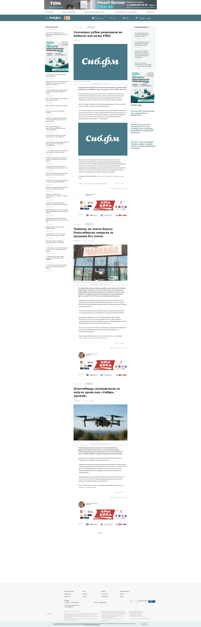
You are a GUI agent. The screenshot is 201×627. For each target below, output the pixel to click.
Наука (84, 596)
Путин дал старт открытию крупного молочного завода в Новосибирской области (56, 266)
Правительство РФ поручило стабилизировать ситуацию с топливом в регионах (57, 196)
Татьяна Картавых (90, 195)
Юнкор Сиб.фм (150, 12)
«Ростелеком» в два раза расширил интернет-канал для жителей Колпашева (57, 203)
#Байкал (80, 183)
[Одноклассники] (86, 241)
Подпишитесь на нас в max (119, 188)
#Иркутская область (89, 183)
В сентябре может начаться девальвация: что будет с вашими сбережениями (57, 181)
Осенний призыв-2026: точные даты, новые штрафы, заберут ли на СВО (56, 234)
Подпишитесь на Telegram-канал (101, 83)
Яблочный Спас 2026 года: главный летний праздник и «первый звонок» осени (57, 167)
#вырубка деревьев (100, 183)
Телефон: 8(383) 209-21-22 (71, 602)
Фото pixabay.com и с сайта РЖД (82, 81)
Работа (122, 594)
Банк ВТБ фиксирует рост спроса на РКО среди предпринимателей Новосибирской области (57, 211)
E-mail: (100, 602)
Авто (84, 591)
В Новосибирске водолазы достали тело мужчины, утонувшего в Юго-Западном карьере (57, 159)
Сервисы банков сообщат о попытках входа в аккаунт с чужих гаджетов (56, 135)
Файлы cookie (104, 620)
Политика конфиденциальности (108, 617)
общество (91, 27)
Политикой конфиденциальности (91, 624)
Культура (67, 596)
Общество (67, 594)
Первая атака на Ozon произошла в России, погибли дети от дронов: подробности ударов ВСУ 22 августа (57, 83)
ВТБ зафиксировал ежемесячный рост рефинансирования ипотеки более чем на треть (57, 220)
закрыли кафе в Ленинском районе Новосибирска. (93, 338)
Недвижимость (124, 591)
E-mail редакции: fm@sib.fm (135, 615)
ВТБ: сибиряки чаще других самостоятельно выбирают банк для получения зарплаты (55, 128)
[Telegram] (92, 241)
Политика (104, 594)
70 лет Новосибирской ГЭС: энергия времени (125, 12)
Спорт (122, 596)
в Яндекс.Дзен (49, 613)
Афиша (103, 591)
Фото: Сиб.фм (77, 441)
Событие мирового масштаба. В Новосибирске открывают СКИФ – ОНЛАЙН (55, 258)
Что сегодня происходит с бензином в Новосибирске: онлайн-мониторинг (57, 151)
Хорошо (144, 624)
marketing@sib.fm (68, 606)
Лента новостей (52, 27)
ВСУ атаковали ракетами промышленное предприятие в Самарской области (57, 188)
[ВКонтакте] (83, 241)
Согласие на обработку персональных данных (111, 619)
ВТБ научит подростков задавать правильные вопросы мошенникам (55, 241)
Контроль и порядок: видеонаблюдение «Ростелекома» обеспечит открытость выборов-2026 (56, 119)
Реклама (66, 600)
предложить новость (52, 29)
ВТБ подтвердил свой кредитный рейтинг (57, 105)
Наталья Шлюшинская (91, 354)
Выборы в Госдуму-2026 (69, 12)
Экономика (104, 596)
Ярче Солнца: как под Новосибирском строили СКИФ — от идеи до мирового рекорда (57, 249)
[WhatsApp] (88, 241)
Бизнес (85, 594)
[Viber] (90, 241)
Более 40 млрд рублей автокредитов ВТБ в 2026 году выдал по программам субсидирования (57, 143)
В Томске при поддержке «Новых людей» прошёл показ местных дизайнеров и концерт (57, 91)
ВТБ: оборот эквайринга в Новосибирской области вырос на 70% (57, 99)
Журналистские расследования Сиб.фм (94, 12)
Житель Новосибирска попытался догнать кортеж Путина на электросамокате (57, 174)
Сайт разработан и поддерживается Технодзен (139, 618)
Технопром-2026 (49, 12)
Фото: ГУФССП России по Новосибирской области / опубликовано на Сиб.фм (93, 282)
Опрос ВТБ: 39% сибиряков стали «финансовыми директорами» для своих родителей (56, 34)
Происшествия (69, 591)
